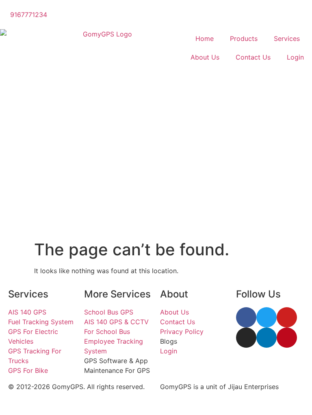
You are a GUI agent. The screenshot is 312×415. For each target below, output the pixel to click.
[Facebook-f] (246, 317)
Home (204, 38)
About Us (205, 57)
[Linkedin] (266, 337)
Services (287, 38)
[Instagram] (246, 337)
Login (295, 57)
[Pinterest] (287, 337)
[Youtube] (287, 317)
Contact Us (253, 57)
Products (244, 38)
